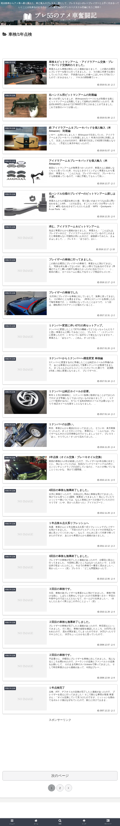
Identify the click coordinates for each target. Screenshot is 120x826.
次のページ (60, 776)
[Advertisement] (60, 47)
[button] (111, 476)
